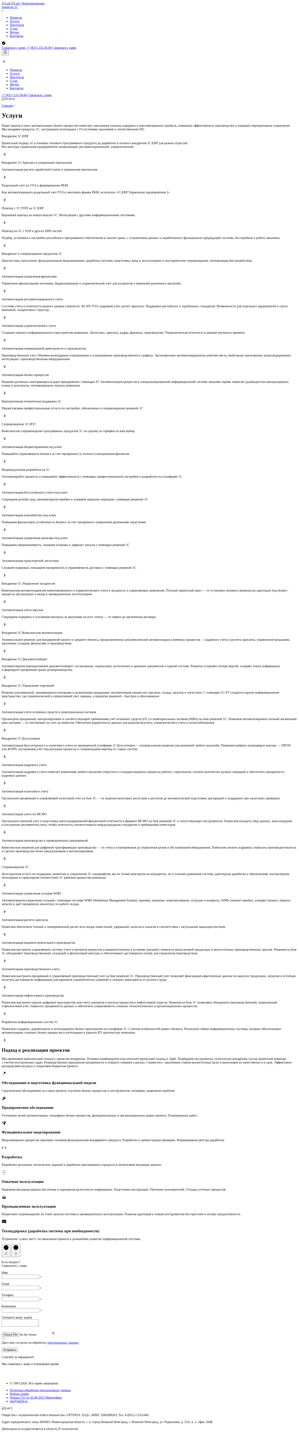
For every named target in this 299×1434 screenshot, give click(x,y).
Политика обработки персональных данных (40, 1390)
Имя (5, 1272)
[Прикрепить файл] (29, 1334)
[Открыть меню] (5, 53)
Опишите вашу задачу (17, 1317)
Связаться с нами (14, 47)
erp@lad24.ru (18, 1401)
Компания (9, 1306)
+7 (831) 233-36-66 (39, 47)
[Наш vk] (5, 1376)
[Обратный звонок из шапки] (4, 44)
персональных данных (63, 1342)
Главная (7, 105)
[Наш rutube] (14, 1376)
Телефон (7, 1295)
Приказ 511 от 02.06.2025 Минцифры (36, 1397)
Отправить (9, 1349)
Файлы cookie (19, 1394)
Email (5, 1284)
